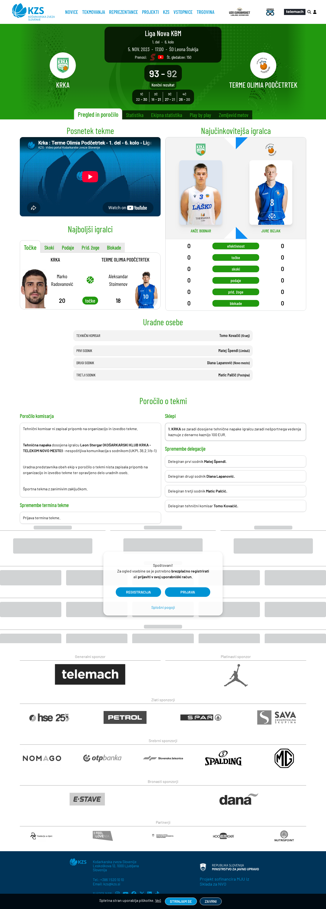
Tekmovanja (93, 12)
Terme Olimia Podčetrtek (125, 259)
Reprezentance (123, 12)
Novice (71, 12)
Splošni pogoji (163, 607)
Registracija (138, 592)
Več (158, 900)
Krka (55, 259)
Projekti (150, 12)
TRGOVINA (205, 12)
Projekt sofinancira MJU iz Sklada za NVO (224, 881)
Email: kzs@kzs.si (106, 884)
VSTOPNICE (183, 12)
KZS (166, 12)
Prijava (187, 592)
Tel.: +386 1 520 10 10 (108, 879)
